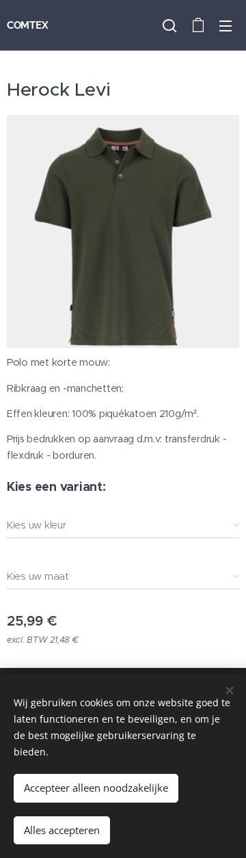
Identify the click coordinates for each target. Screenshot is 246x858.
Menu (225, 25)
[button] (169, 25)
